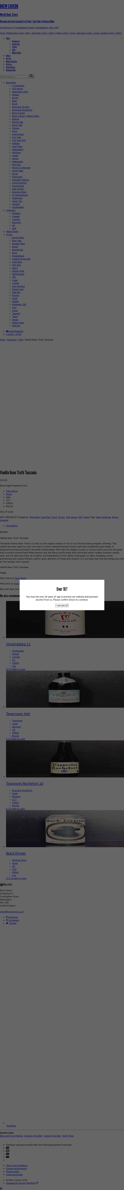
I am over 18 (62, 605)
